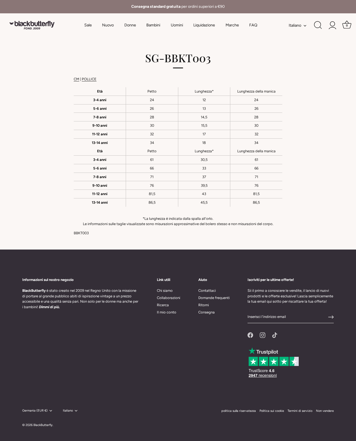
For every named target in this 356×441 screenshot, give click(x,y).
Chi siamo (165, 290)
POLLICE (89, 79)
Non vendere (325, 411)
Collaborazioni (168, 298)
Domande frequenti (214, 298)
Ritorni (203, 305)
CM (76, 79)
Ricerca (163, 305)
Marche (232, 25)
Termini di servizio (300, 411)
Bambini (153, 25)
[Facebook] (250, 335)
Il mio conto (166, 312)
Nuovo (108, 25)
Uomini (177, 25)
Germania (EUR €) (35, 410)
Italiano (295, 25)
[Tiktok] (275, 335)
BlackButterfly (43, 425)
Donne (130, 25)
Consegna (206, 312)
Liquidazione (204, 25)
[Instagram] (262, 335)
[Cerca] (318, 25)
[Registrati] (331, 317)
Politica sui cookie (271, 411)
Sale (88, 25)
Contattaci (207, 290)
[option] (178, 6)
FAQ (253, 25)
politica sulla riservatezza (238, 411)
